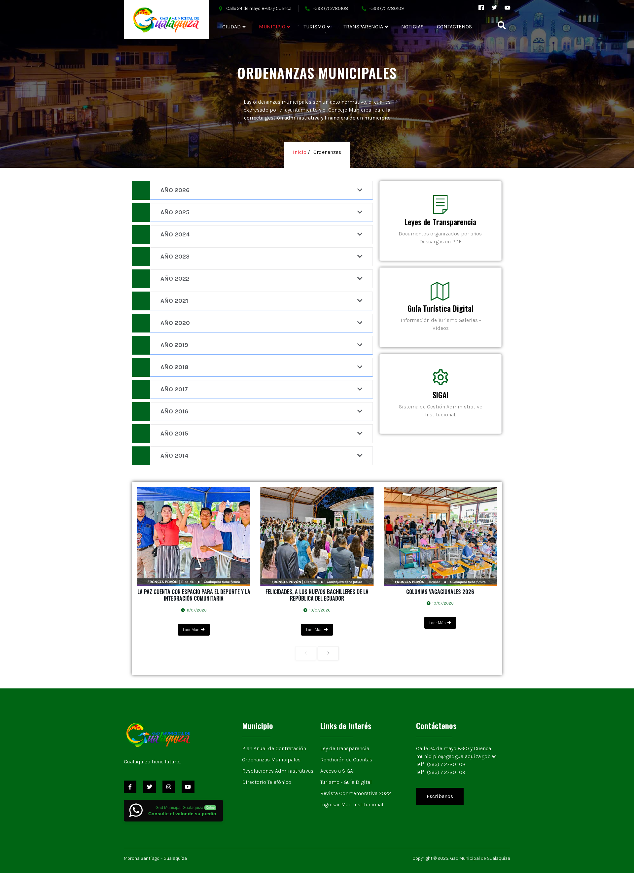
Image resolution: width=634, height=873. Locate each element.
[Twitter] (494, 7)
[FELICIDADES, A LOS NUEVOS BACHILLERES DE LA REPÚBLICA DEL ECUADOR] (316, 536)
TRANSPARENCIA (363, 26)
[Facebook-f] (130, 787)
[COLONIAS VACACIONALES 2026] (440, 536)
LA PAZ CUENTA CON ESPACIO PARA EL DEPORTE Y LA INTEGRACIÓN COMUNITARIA (193, 595)
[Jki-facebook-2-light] (481, 7)
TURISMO (314, 26)
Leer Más (191, 629)
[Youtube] (507, 7)
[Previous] (305, 653)
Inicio (300, 152)
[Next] (328, 653)
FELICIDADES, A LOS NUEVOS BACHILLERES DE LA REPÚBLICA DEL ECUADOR (317, 595)
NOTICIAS (412, 26)
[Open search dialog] (502, 26)
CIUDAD (231, 26)
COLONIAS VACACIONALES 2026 (440, 592)
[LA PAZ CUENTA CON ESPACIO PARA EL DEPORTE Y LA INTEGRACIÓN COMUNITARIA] (193, 536)
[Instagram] (168, 787)
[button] (317, 94)
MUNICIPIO (272, 26)
